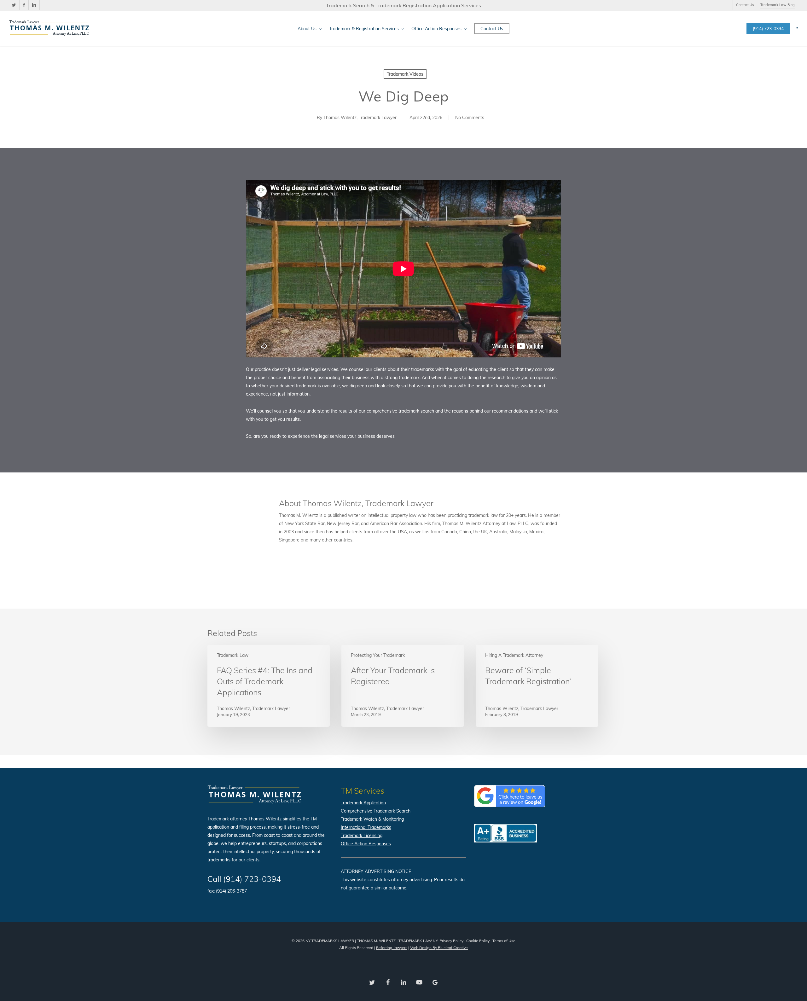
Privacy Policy (451, 940)
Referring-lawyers (391, 947)
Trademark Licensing (361, 835)
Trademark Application (363, 803)
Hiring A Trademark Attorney (514, 655)
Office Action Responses (366, 844)
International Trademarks (366, 827)
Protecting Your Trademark (378, 655)
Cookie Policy (478, 940)
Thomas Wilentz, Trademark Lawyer (360, 117)
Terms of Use (503, 940)
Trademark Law (232, 655)
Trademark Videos (405, 74)
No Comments (469, 117)
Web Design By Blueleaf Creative (439, 947)
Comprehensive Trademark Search (375, 811)
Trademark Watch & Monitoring (372, 819)
